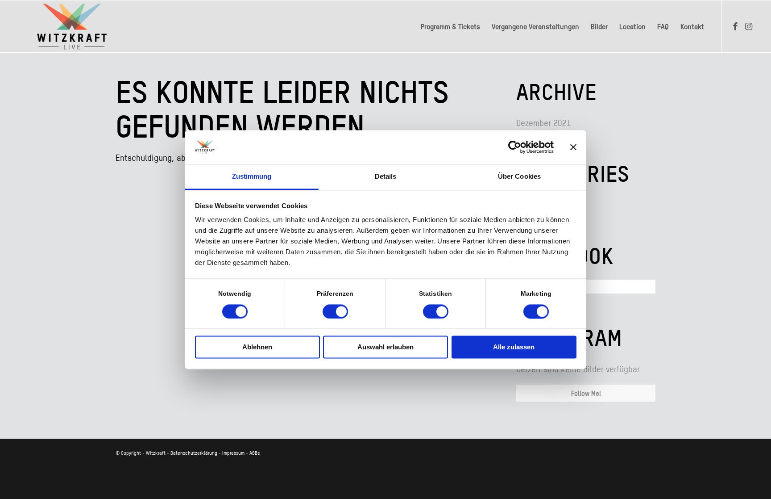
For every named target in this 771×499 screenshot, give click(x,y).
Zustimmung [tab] (252, 176)
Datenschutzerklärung (193, 453)
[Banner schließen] (573, 147)
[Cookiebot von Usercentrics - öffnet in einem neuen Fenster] (515, 147)
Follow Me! (586, 393)
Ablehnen (257, 347)
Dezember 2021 (543, 122)
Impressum (233, 453)
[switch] (335, 311)
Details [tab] (386, 176)
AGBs (254, 453)
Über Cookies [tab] (519, 176)
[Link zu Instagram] (748, 26)
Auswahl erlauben (385, 347)
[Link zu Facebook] (735, 26)
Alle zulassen (514, 347)
